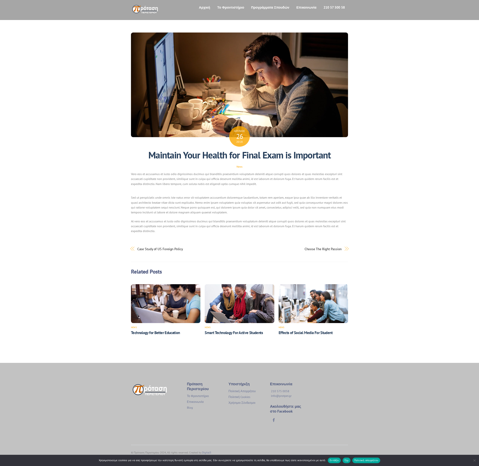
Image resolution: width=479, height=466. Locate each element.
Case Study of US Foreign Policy (160, 249)
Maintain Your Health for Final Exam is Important (239, 155)
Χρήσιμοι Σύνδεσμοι (241, 403)
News (239, 166)
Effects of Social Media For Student (305, 332)
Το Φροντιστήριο (230, 7)
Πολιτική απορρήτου (366, 460)
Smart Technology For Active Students (234, 332)
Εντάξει (334, 460)
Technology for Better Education (155, 332)
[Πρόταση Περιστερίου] (145, 11)
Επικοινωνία (306, 7)
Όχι (346, 460)
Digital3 (206, 452)
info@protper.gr (281, 396)
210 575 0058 (280, 391)
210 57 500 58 (334, 7)
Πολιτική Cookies (239, 397)
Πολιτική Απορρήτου (242, 391)
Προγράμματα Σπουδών (270, 7)
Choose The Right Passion (323, 249)
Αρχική (204, 7)
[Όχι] (474, 460)
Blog (190, 407)
